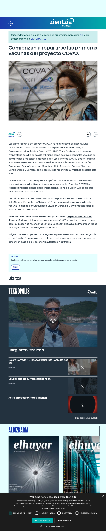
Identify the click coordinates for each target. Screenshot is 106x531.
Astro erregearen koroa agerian (28, 397)
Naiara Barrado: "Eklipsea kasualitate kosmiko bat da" (38, 361)
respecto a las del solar (79, 216)
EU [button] (20, 134)
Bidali (15, 267)
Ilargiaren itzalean (26, 350)
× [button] (103, 496)
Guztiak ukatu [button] (64, 520)
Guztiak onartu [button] (42, 520)
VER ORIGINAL (38, 38)
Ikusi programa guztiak (86, 418)
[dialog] (53, 512)
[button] (11, 23)
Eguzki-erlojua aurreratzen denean (30, 378)
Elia (81, 35)
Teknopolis (19, 290)
